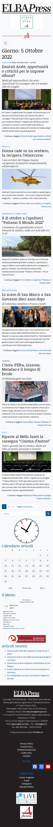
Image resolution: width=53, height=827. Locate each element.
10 (5, 565)
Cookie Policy (26, 746)
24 (5, 576)
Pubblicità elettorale (26, 749)
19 (19, 571)
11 (12, 565)
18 (12, 571)
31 (5, 581)
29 (40, 576)
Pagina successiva (25, 506)
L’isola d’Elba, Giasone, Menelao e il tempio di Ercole (21, 369)
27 (26, 576)
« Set (10, 588)
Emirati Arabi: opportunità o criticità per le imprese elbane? (25, 71)
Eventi (4, 432)
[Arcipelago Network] (26, 812)
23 (47, 571)
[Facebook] (34, 766)
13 (26, 565)
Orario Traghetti (26, 777)
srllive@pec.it (41, 724)
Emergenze (27, 783)
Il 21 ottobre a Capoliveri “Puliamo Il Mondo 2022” (23, 220)
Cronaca (5, 62)
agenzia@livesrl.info (20, 724)
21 (33, 571)
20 (26, 571)
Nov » (42, 588)
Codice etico (26, 753)
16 (47, 565)
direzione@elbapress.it (36, 711)
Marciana (6, 146)
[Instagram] (41, 766)
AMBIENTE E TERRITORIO (14, 213)
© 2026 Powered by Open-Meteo (13, 628)
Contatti (26, 756)
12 (19, 565)
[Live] (26, 798)
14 (33, 565)
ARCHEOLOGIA (9, 290)
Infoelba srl (38, 732)
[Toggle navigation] (5, 43)
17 (5, 571)
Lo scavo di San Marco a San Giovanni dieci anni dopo (26, 296)
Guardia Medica (26, 786)
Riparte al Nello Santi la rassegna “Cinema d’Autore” (26, 438)
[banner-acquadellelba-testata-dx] (26, 22)
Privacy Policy (26, 743)
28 (33, 576)
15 (40, 565)
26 (19, 576)
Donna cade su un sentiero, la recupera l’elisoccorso (25, 153)
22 (40, 571)
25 (12, 576)
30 (47, 576)
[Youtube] (48, 766)
